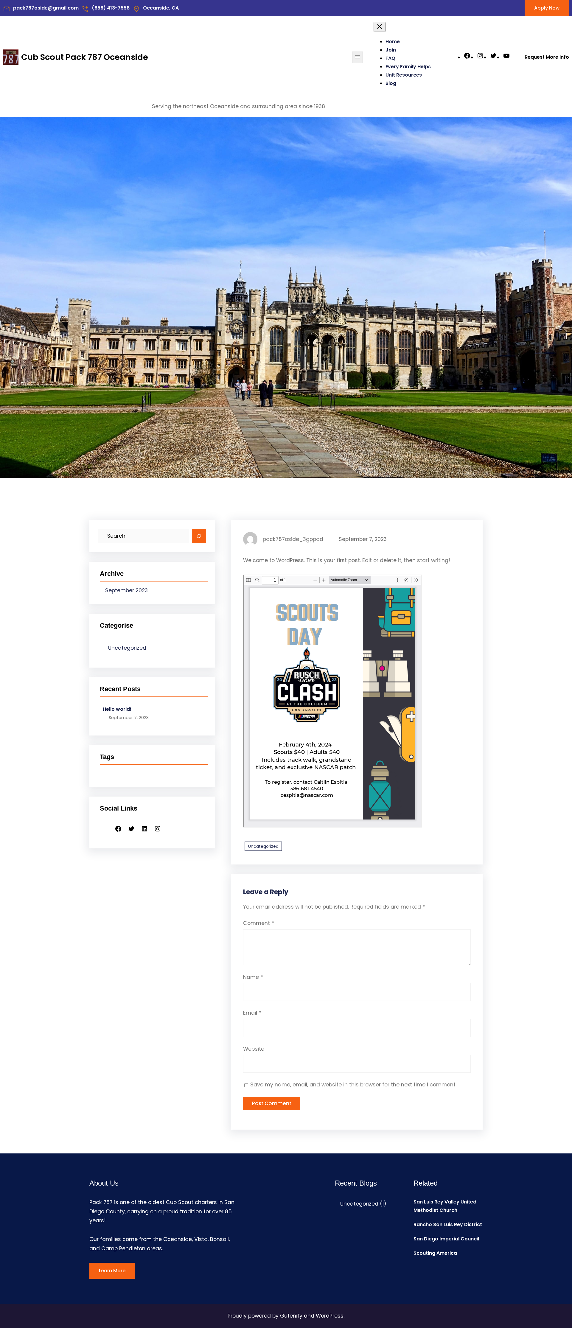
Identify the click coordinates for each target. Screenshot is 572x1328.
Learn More (112, 1270)
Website (253, 1048)
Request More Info (547, 57)
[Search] (199, 536)
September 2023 (126, 590)
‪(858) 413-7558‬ (111, 7)
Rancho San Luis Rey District (448, 1224)
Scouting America (435, 1253)
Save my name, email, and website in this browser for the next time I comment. (353, 1084)
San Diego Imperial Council (446, 1238)
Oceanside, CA (161, 7)
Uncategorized (127, 647)
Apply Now (546, 7)
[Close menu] (380, 27)
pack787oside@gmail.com (46, 7)
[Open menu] (357, 57)
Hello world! (117, 709)
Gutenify (292, 1315)
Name (253, 977)
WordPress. (330, 1315)
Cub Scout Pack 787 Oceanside (84, 57)
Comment (258, 923)
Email (252, 1012)
